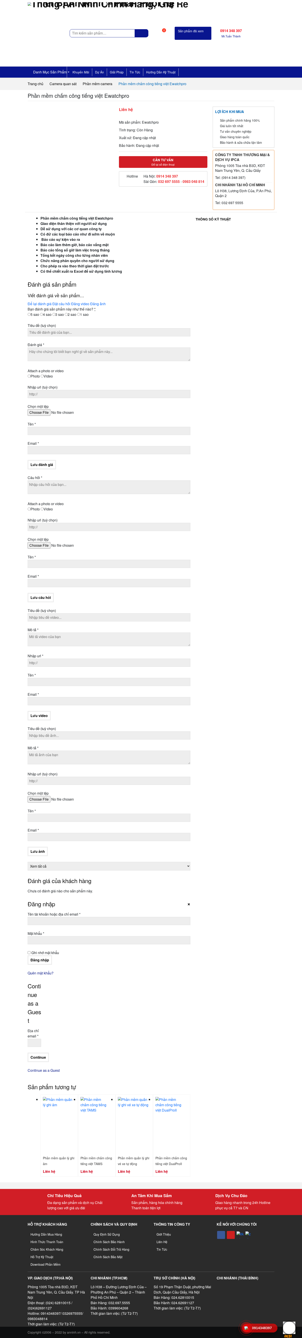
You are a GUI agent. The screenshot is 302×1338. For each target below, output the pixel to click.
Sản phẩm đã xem (191, 31)
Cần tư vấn (163, 161)
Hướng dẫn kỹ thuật (161, 72)
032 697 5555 (169, 181)
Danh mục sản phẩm (49, 72)
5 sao (35, 314)
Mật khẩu (40, 933)
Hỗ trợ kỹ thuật (42, 1257)
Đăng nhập (40, 959)
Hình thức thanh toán (47, 1242)
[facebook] (221, 1235)
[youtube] (231, 1235)
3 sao (59, 314)
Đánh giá (36, 344)
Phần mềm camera (97, 83)
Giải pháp (117, 72)
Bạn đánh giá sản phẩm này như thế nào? (62, 309)
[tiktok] (240, 1234)
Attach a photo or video (46, 370)
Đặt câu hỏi (61, 303)
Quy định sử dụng (107, 1234)
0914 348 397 (167, 176)
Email (33, 443)
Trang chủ (35, 83)
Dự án (99, 72)
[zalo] (249, 1234)
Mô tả (33, 629)
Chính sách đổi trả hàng (111, 1249)
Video (48, 376)
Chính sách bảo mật (108, 1257)
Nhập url (42, 387)
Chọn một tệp (38, 406)
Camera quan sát (63, 83)
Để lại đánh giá (40, 303)
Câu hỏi (35, 477)
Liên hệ (162, 1242)
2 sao (72, 314)
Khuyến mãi (81, 72)
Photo (35, 376)
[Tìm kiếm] (142, 33)
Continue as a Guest (44, 1070)
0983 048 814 (193, 181)
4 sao (47, 314)
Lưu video (39, 715)
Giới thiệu (164, 1234)
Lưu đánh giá (42, 464)
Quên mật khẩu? (41, 973)
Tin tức (135, 72)
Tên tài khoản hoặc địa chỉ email (58, 914)
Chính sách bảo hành (109, 1242)
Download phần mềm (46, 1264)
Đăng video (80, 303)
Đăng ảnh (98, 303)
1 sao (84, 314)
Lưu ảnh (38, 851)
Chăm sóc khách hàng (47, 1249)
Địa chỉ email (33, 1033)
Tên (32, 424)
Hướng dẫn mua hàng (46, 1234)
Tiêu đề (42, 325)
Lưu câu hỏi (41, 597)
